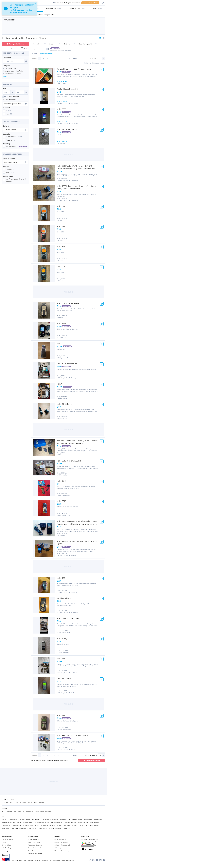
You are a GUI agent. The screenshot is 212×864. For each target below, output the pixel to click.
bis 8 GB (41, 803)
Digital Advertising (60, 839)
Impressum (45, 860)
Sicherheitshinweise (34, 842)
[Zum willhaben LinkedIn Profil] (100, 860)
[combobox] (13, 61)
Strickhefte (67, 828)
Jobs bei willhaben (7, 839)
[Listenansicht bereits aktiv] (100, 38)
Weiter (75, 58)
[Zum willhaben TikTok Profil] (93, 860)
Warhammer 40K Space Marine (11, 822)
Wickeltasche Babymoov (18, 828)
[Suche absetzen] (26, 61)
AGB (25, 860)
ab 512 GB (5, 803)
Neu (3, 811)
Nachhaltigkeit (6, 845)
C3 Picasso (45, 820)
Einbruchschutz (6, 825)
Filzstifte (96, 825)
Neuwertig (9, 811)
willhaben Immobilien (60, 842)
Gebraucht (29, 811)
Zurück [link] (34, 58)
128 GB (18, 803)
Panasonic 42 (43, 828)
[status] (19, 8)
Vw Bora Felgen (77, 820)
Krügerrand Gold (65, 820)
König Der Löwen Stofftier (31, 825)
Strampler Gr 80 (28, 822)
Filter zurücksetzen (46, 53)
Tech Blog (5, 851)
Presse (4, 842)
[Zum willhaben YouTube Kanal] (97, 860)
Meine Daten (32, 851)
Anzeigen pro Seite (91, 755)
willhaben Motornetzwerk (62, 845)
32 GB (30, 803)
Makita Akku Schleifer (70, 825)
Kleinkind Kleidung (56, 822)
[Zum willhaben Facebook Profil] (104, 860)
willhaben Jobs (58, 848)
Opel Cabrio (5, 828)
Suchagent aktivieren (17, 44)
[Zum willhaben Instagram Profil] (90, 860)
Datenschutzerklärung (35, 854)
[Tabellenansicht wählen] (103, 38)
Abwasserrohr (17, 825)
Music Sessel (98, 820)
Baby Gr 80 (44, 825)
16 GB (35, 803)
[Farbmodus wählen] (102, 3)
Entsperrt (82, 825)
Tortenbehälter (94, 822)
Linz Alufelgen (36, 820)
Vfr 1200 (4, 820)
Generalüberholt (19, 811)
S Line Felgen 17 (32, 828)
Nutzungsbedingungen (35, 845)
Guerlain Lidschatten (55, 828)
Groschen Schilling (24, 820)
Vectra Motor (13, 820)
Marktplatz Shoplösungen (62, 851)
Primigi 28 (89, 825)
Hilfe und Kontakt (33, 839)
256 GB (12, 803)
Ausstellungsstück (45, 811)
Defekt (36, 811)
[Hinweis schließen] (35, 3)
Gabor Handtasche (70, 822)
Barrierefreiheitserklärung (36, 848)
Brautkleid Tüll (87, 820)
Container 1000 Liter (55, 825)
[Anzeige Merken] (102, 69)
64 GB (24, 803)
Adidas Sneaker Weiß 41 (42, 822)
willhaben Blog (6, 848)
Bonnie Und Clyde (83, 822)
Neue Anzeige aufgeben (91, 3)
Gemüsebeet (54, 820)
